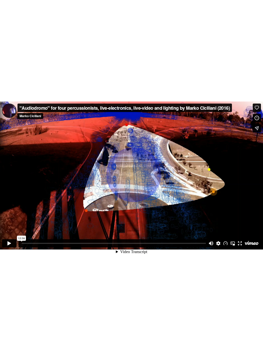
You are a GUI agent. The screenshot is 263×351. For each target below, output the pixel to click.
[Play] (9, 243)
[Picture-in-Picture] (233, 243)
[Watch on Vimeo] (251, 243)
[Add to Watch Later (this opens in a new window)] (257, 118)
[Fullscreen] (240, 243)
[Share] (257, 128)
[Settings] (218, 243)
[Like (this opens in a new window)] (257, 108)
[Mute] (211, 243)
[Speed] (225, 243)
